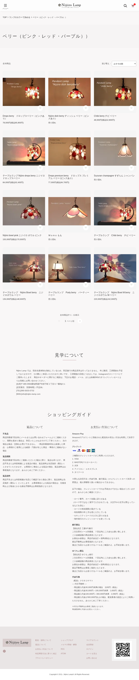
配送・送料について (43, 640)
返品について (40, 645)
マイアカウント (92, 640)
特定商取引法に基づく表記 (45, 654)
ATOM (63, 654)
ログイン (89, 649)
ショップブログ (67, 640)
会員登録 (89, 645)
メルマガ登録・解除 (69, 645)
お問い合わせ (91, 658)
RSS (62, 649)
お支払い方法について (44, 649)
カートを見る (91, 654)
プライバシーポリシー (44, 658)
